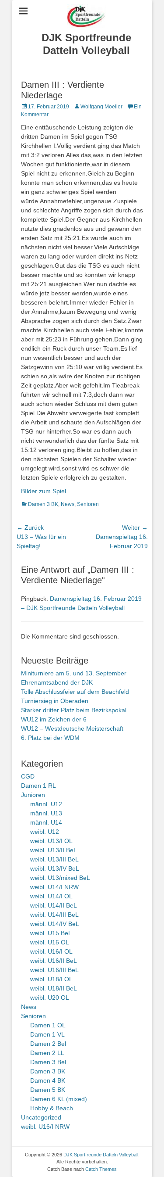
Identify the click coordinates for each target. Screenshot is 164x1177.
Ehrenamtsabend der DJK (57, 682)
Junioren (33, 794)
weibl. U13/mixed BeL (60, 877)
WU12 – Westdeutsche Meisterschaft (72, 728)
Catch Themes (101, 1169)
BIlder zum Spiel (43, 491)
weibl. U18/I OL (51, 979)
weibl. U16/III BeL (54, 969)
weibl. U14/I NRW (54, 886)
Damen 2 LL (47, 1052)
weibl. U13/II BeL (53, 850)
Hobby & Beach (51, 1108)
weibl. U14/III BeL (54, 914)
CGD (28, 776)
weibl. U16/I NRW (45, 1126)
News (67, 504)
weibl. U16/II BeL (53, 960)
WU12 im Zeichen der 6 (54, 719)
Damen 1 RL (38, 785)
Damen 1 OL (48, 1025)
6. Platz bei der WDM (50, 737)
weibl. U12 (44, 831)
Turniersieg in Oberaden (54, 700)
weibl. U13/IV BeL (54, 868)
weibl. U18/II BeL (53, 988)
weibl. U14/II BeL (53, 905)
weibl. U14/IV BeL (54, 923)
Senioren (88, 504)
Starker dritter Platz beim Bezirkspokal (73, 710)
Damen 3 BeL (49, 1062)
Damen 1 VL (47, 1034)
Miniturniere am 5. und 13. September (73, 673)
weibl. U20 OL (49, 997)
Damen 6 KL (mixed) (58, 1098)
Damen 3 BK (43, 504)
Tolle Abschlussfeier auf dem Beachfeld (75, 691)
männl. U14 (46, 822)
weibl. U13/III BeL (54, 859)
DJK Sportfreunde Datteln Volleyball (86, 44)
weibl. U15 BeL (51, 933)
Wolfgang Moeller (101, 107)
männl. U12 (46, 803)
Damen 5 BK (47, 1089)
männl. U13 (46, 813)
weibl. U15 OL (49, 942)
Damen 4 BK (47, 1080)
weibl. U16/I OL (51, 951)
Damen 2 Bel (48, 1043)
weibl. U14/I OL (51, 896)
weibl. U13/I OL (51, 840)
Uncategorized (41, 1117)
